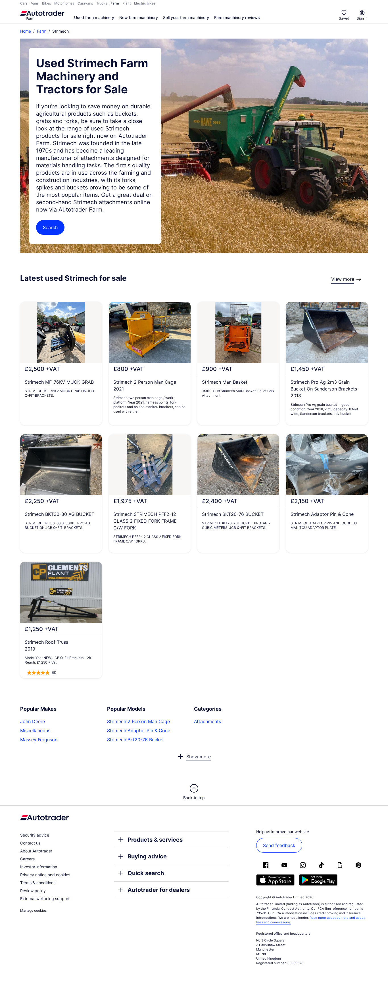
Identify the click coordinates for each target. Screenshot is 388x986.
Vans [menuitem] (35, 3)
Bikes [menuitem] (46, 3)
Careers (27, 858)
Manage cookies (33, 910)
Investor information (38, 866)
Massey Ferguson (38, 739)
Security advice (34, 835)
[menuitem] (94, 18)
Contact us (30, 843)
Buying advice (147, 856)
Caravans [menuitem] (85, 3)
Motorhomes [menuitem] (64, 3)
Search (50, 227)
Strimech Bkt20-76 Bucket (135, 739)
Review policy (33, 890)
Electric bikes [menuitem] (144, 3)
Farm (41, 31)
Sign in (362, 18)
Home (25, 31)
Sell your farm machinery (186, 17)
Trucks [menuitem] (101, 3)
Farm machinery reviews (237, 17)
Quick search (146, 873)
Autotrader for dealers (159, 889)
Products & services (155, 839)
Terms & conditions (37, 882)
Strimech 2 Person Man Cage (138, 721)
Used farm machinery (94, 17)
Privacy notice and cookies (45, 874)
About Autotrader (36, 850)
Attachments (207, 721)
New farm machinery (138, 17)
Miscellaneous (35, 730)
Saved (344, 18)
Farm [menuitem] (114, 3)
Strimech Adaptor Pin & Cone (138, 730)
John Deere (32, 721)
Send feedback (279, 845)
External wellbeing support (45, 898)
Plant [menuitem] (126, 3)
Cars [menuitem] (24, 3)
